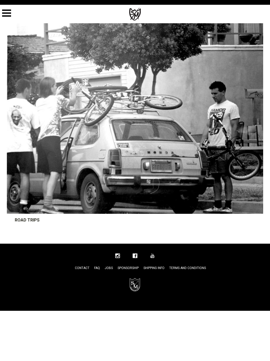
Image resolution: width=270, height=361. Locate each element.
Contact (82, 268)
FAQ (97, 268)
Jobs (109, 268)
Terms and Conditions (187, 268)
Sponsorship (128, 268)
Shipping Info (154, 268)
